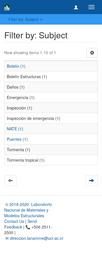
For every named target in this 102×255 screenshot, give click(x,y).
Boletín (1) (16, 66)
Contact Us (14, 221)
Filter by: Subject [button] (24, 19)
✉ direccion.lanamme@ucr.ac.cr (33, 238)
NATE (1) (15, 128)
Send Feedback (20, 224)
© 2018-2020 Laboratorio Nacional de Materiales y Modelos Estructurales (28, 209)
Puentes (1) (17, 139)
